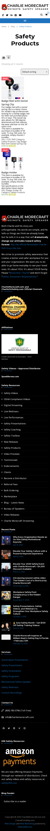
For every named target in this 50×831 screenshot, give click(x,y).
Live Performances (13, 417)
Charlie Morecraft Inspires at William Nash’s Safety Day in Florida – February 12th (30, 638)
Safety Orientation (11, 670)
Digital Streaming (13, 405)
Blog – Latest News (14, 502)
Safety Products (8, 141)
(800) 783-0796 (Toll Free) (18, 710)
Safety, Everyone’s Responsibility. (19, 276)
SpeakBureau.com (10, 376)
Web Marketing (27, 823)
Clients (7, 472)
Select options (13, 81)
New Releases (11, 441)
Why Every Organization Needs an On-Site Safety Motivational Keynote (30, 539)
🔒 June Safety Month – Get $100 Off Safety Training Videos (29, 624)
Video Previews (12, 453)
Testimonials (10, 460)
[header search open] (41, 15)
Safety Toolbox (12, 435)
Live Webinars (11, 411)
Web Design (10, 823)
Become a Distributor (15, 478)
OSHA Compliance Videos (17, 399)
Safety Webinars (10, 687)
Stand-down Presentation (14, 659)
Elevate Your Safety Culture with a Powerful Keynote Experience (30, 552)
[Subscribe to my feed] (2, 801)
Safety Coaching (12, 429)
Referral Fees (11, 484)
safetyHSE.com (9, 782)
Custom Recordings (11, 692)
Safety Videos (11, 393)
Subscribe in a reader (15, 801)
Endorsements (11, 466)
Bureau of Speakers (14, 508)
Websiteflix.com (25, 827)
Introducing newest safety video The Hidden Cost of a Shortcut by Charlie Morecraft (30, 580)
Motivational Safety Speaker (16, 681)
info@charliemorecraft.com (19, 717)
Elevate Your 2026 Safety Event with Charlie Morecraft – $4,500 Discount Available (29, 566)
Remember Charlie (19, 272)
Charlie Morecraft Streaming (19, 520)
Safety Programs (10, 676)
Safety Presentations (15, 423)
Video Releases (11, 514)
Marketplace (10, 496)
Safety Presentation (11, 665)
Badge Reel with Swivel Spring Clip (14, 142)
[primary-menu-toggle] (25, 20)
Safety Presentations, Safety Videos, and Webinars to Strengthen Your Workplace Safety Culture (30, 610)
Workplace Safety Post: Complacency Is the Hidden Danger (27, 594)
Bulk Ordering (11, 490)
